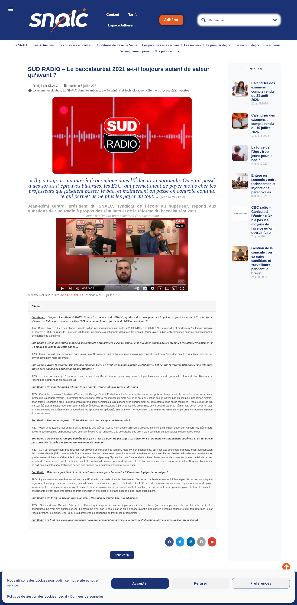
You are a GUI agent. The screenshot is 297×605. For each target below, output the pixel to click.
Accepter (140, 583)
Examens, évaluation (47, 90)
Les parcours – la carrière (160, 45)
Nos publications (167, 51)
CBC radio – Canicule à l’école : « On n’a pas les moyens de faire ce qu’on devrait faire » (262, 219)
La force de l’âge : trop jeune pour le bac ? (261, 153)
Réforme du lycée (157, 90)
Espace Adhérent (122, 25)
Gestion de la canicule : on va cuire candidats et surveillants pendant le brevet (262, 260)
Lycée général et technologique (123, 90)
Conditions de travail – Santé (116, 45)
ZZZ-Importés (180, 90)
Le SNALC (21, 45)
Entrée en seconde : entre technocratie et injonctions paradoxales (263, 183)
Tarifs (132, 14)
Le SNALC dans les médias (81, 90)
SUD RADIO (74, 295)
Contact (112, 14)
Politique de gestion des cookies (31, 596)
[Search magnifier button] (203, 20)
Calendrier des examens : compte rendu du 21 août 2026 (263, 91)
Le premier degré (218, 45)
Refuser (200, 583)
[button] (169, 541)
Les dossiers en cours (74, 45)
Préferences (260, 583)
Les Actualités (43, 45)
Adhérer (171, 20)
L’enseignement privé (134, 51)
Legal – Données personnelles (80, 596)
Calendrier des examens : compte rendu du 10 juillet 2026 (263, 123)
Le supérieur (274, 45)
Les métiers (192, 45)
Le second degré (247, 45)
